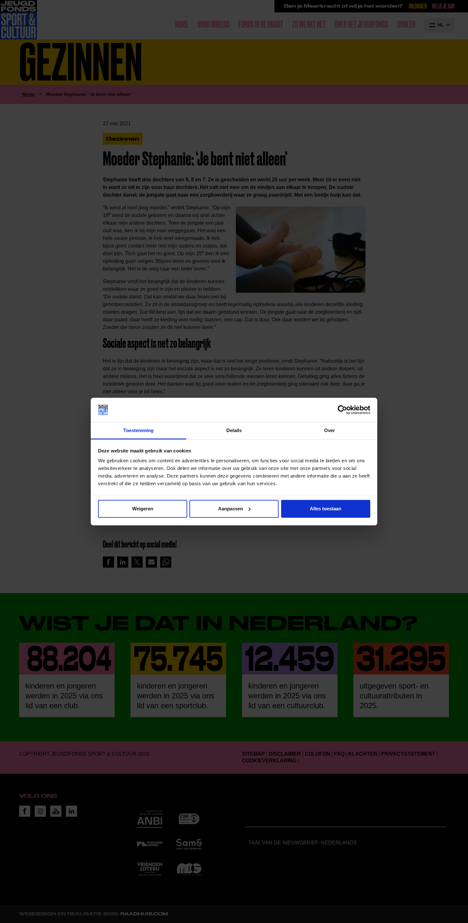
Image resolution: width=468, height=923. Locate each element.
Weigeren (142, 508)
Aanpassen (230, 508)
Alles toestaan (325, 508)
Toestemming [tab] (138, 430)
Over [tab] (329, 430)
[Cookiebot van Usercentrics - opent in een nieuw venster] (342, 410)
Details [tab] (234, 430)
